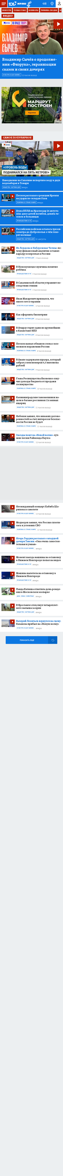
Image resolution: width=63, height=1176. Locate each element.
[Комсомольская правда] (17, 3)
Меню (3, 3)
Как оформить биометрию (31, 314)
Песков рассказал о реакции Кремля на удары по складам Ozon (37, 197)
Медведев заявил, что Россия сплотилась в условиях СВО (38, 524)
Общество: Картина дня (11, 187)
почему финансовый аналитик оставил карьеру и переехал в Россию (39, 250)
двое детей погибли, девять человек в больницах (37, 213)
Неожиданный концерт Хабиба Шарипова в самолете (37, 508)
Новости (6, 10)
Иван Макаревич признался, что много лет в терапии (35, 300)
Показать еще (27, 640)
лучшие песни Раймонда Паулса (37, 436)
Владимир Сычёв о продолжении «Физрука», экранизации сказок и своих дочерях (29, 64)
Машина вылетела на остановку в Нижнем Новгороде (36, 575)
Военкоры (33, 10)
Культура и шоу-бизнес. (11, 75)
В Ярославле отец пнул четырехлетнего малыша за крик (37, 606)
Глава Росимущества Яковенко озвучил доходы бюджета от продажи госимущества (38, 381)
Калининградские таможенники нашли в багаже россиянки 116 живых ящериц (37, 400)
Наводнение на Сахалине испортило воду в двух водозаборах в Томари (31, 182)
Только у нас (20, 10)
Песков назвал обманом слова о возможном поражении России (37, 345)
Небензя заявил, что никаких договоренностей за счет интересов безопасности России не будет (38, 419)
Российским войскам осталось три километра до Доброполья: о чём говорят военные (38, 232)
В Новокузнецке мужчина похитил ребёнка (37, 268)
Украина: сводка (49, 10)
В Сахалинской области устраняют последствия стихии (38, 284)
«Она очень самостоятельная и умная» (38, 541)
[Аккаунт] (59, 3)
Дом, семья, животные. (25, 596)
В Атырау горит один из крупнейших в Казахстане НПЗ (38, 329)
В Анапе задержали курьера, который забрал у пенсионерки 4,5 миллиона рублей (38, 362)
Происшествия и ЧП (24, 220)
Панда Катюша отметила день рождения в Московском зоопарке (38, 590)
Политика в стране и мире (26, 202)
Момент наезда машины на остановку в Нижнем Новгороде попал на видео (38, 559)
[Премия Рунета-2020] (29, 4)
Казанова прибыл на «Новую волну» (38, 622)
